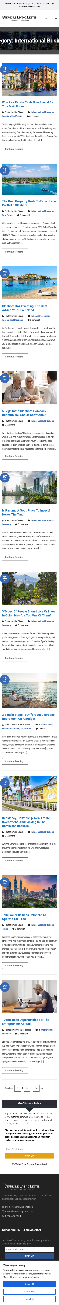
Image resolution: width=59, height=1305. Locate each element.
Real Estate (16, 116)
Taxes (5, 929)
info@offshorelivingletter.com (19, 1207)
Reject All (29, 1299)
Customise (29, 1292)
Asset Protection (41, 316)
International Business (43, 112)
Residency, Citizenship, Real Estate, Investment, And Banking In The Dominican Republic (26, 822)
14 (36, 1088)
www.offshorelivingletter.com (19, 1211)
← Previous (7, 1088)
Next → (44, 1088)
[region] (29, 1283)
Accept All (29, 1284)
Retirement (26, 728)
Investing (6, 116)
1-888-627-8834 (13, 1216)
